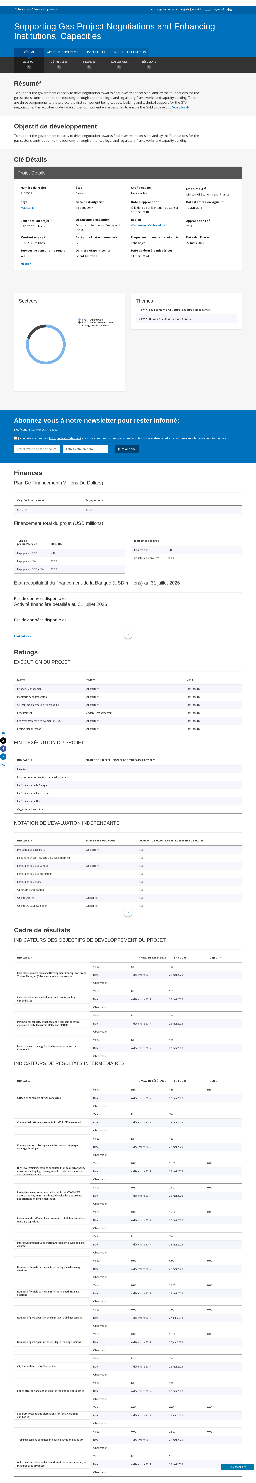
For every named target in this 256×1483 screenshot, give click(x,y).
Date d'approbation (145, 202)
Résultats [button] (149, 61)
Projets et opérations (46, 9)
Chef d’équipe (141, 188)
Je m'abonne (127, 449)
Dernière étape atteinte (93, 250)
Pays (24, 202)
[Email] (3, 732)
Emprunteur (196, 188)
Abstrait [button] (29, 61)
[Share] (3, 748)
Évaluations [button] (119, 61)
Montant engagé (33, 237)
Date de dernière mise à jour (151, 250)
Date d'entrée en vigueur (204, 202)
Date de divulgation (90, 202)
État (79, 188)
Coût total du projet (36, 220)
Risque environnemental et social (155, 237)
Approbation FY (198, 220)
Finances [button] (89, 61)
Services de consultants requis (43, 250)
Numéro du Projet (33, 188)
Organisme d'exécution (93, 220)
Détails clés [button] (59, 61)
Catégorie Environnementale (96, 237)
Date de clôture (197, 237)
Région (136, 220)
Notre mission (23, 9)
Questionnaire (238, 1467)
